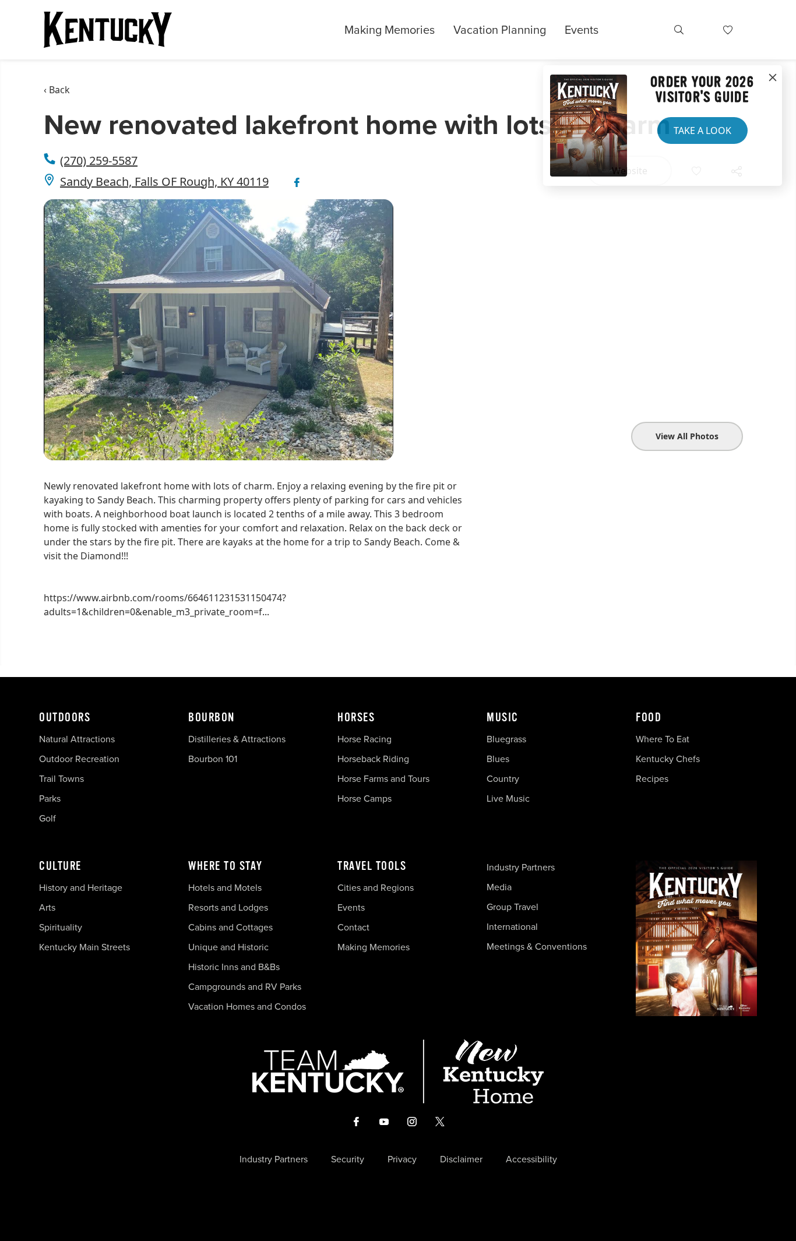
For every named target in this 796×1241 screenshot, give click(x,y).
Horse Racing (364, 739)
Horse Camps (364, 798)
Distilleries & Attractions (237, 739)
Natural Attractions (77, 739)
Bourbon (211, 718)
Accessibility (531, 1159)
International (512, 926)
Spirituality (61, 927)
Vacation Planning (499, 29)
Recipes (653, 778)
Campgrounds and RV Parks (244, 986)
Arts (47, 907)
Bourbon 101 (212, 759)
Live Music (508, 798)
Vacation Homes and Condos (247, 1006)
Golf (47, 818)
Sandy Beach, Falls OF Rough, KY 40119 (164, 181)
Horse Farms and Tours (383, 778)
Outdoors (64, 718)
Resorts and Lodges (228, 907)
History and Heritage (82, 887)
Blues (498, 759)
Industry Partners (521, 867)
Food (648, 718)
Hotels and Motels (225, 887)
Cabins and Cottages (230, 927)
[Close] (772, 78)
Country (503, 778)
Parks (50, 798)
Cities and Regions (375, 887)
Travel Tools (371, 866)
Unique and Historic (228, 947)
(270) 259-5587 (99, 160)
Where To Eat (662, 739)
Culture (60, 866)
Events (581, 29)
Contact (353, 927)
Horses (356, 718)
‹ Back (57, 89)
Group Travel (512, 907)
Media (499, 887)
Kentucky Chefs (668, 759)
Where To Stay (225, 866)
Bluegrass (506, 739)
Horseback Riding (373, 759)
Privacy (402, 1159)
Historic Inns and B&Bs (234, 967)
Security (347, 1159)
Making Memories (389, 30)
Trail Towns (61, 778)
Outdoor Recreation (79, 759)
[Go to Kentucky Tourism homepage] (108, 30)
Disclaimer (461, 1159)
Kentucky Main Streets (84, 947)
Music (503, 718)
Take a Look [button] (702, 130)
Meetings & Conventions (537, 946)
